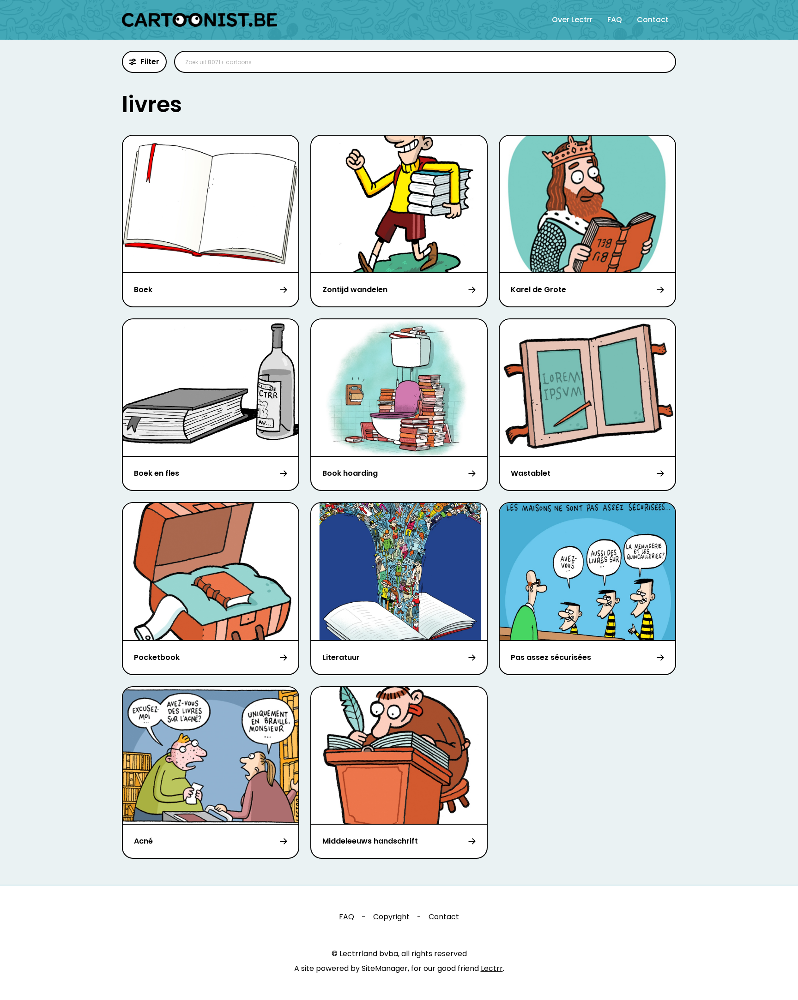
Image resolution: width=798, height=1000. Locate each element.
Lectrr (492, 968)
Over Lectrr (572, 19)
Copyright (391, 916)
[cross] (663, 61)
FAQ (614, 19)
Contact (653, 19)
